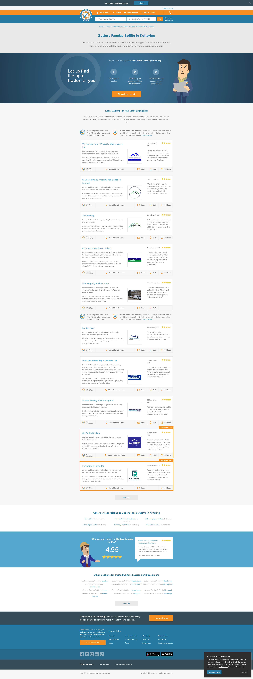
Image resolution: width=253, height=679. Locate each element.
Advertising (146, 636)
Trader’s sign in (168, 8)
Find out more (147, 135)
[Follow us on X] (87, 654)
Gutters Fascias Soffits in (95, 581)
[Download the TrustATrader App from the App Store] (167, 654)
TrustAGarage (104, 664)
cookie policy (223, 667)
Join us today (161, 617)
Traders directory (131, 639)
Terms (127, 643)
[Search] (160, 19)
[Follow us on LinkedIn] (97, 654)
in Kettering (95, 518)
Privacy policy (163, 636)
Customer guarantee (165, 643)
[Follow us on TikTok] (102, 654)
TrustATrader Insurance (123, 664)
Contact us (145, 639)
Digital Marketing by (166, 673)
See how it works (92, 642)
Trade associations (132, 636)
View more (126, 497)
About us (112, 636)
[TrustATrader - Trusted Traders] (86, 12)
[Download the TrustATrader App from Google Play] (153, 654)
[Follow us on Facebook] (82, 654)
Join (141, 3)
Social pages (146, 643)
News (111, 643)
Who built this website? (148, 673)
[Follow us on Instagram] (92, 654)
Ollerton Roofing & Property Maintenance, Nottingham (148, 541)
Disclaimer (162, 639)
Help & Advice (114, 639)
